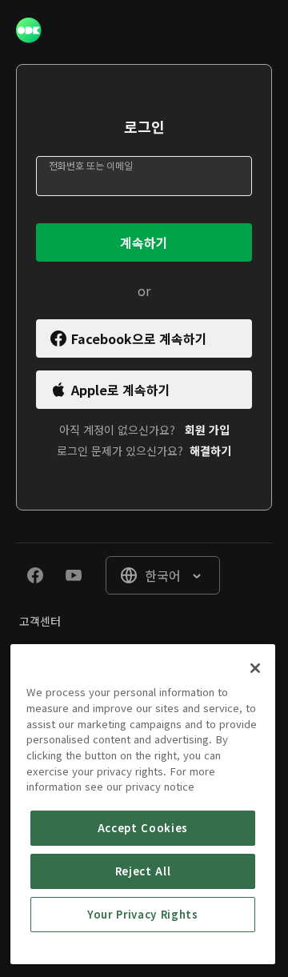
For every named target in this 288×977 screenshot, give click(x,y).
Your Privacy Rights (142, 914)
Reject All (143, 871)
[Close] (255, 668)
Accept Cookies (143, 827)
